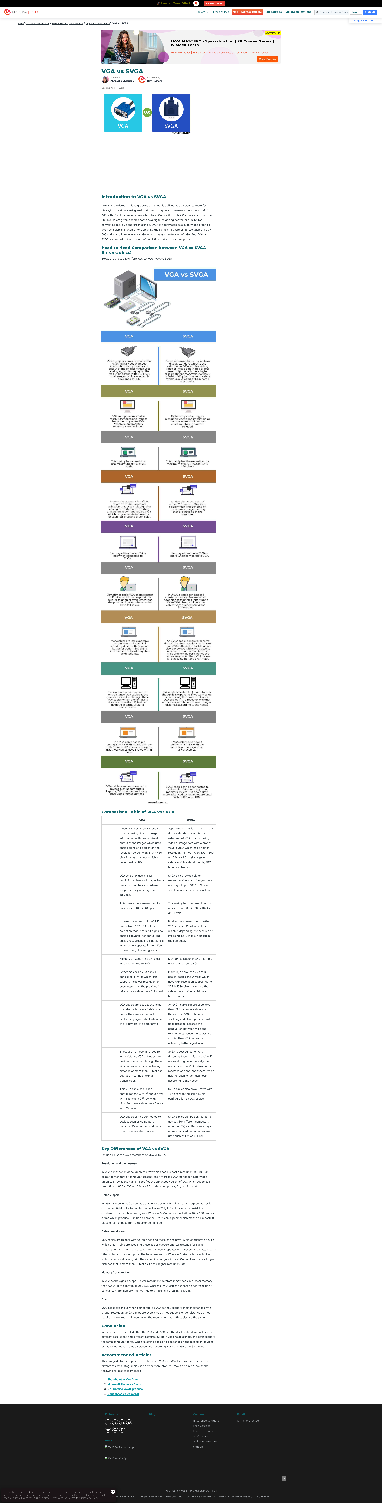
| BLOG (34, 12)
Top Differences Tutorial (98, 23)
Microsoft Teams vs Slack (124, 1384)
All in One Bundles (205, 1441)
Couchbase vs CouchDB (123, 1393)
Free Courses (221, 12)
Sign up (198, 1446)
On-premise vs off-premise (125, 1389)
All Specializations (298, 12)
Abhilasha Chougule (122, 80)
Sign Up (370, 12)
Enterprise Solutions (206, 1420)
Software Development (37, 23)
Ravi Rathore (154, 80)
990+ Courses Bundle (247, 12)
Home (21, 23)
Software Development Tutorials (67, 23)
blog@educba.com (365, 20)
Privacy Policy (90, 1497)
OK (113, 1491)
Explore (200, 12)
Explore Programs (205, 1431)
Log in (356, 12)
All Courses (274, 12)
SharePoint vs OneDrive (123, 1379)
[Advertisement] (251, 112)
